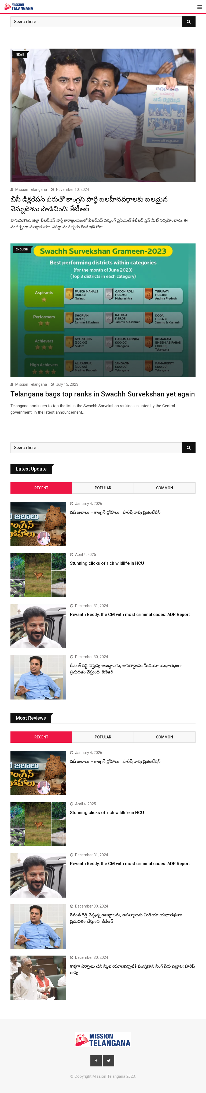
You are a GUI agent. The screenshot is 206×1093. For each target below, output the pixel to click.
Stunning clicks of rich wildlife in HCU (107, 563)
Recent (41, 488)
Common (164, 488)
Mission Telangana (31, 189)
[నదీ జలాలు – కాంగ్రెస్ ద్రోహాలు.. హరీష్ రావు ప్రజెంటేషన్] (38, 524)
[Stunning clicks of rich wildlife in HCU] (38, 575)
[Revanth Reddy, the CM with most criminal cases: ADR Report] (38, 626)
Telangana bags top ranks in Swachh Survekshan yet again (102, 394)
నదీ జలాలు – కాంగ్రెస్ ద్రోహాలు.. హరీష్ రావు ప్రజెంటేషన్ (115, 512)
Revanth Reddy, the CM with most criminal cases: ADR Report (130, 614)
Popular (103, 488)
